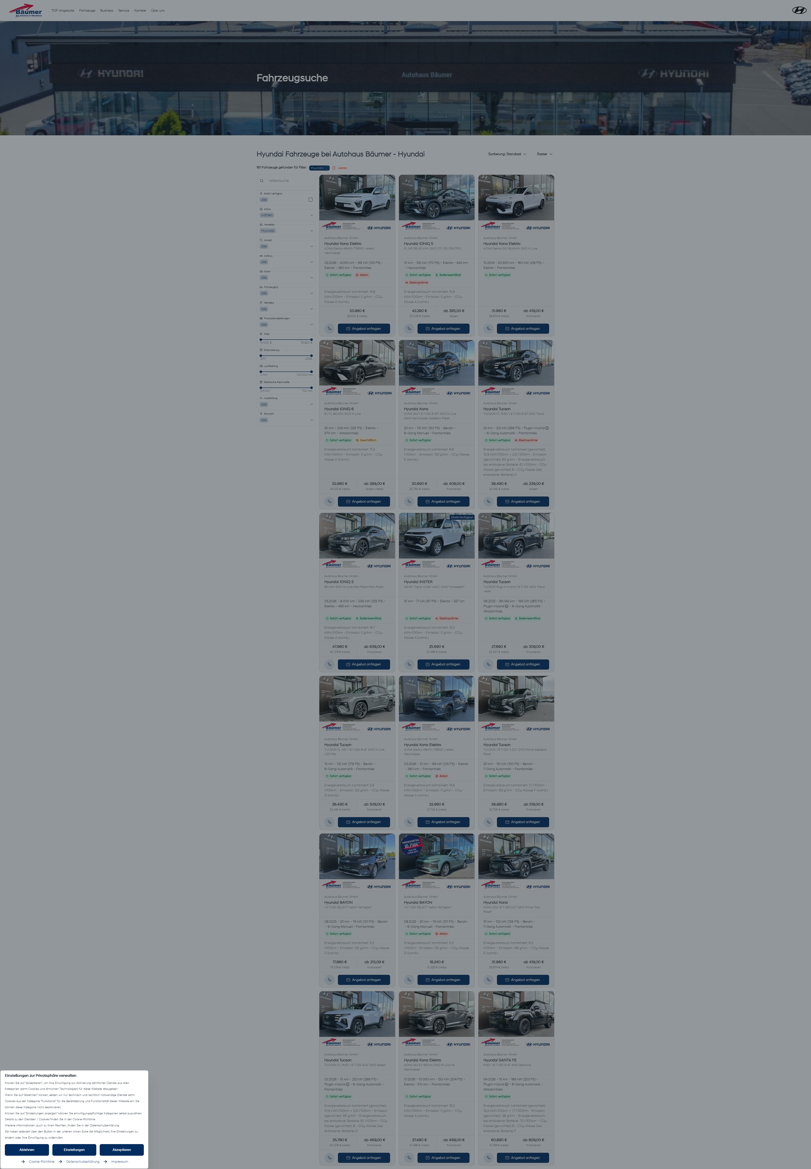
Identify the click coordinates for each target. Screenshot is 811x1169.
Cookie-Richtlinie (41, 1162)
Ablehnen (26, 1150)
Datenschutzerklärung (82, 1162)
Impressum (119, 1162)
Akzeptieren (122, 1150)
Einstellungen (74, 1150)
